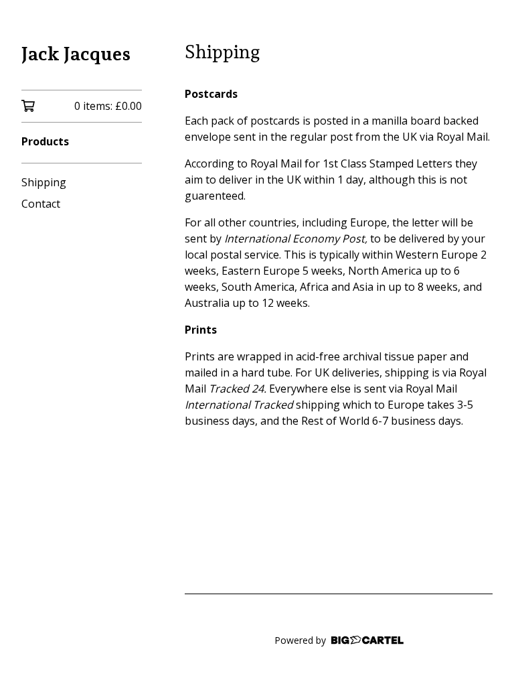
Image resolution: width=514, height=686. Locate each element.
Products (45, 141)
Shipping (43, 182)
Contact (40, 203)
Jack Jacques (76, 54)
